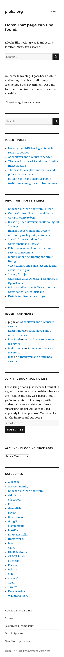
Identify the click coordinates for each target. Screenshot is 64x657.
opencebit (14, 560)
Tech (11, 582)
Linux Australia (17, 534)
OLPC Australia (17, 552)
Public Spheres (14, 633)
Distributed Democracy (19, 625)
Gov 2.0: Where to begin (22, 217)
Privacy (12, 569)
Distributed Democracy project (27, 296)
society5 (13, 578)
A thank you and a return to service (30, 156)
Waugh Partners (18, 595)
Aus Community (18, 486)
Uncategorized (17, 591)
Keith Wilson (16, 330)
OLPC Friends (16, 556)
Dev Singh (14, 339)
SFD (10, 573)
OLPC (11, 547)
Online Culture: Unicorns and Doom (30, 213)
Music (12, 543)
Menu (54, 11)
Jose (10, 356)
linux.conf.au (16, 538)
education (14, 499)
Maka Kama (15, 348)
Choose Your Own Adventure (26, 490)
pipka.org (14, 11)
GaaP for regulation (17, 641)
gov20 (12, 512)
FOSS (11, 504)
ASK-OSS (13, 482)
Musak (9, 618)
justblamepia (16, 525)
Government (16, 517)
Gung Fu (13, 521)
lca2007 (13, 530)
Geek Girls (14, 508)
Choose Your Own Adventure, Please (30, 208)
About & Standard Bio (18, 610)
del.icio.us (14, 495)
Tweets (12, 587)
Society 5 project (18, 274)
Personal (13, 565)
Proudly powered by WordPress (34, 651)
